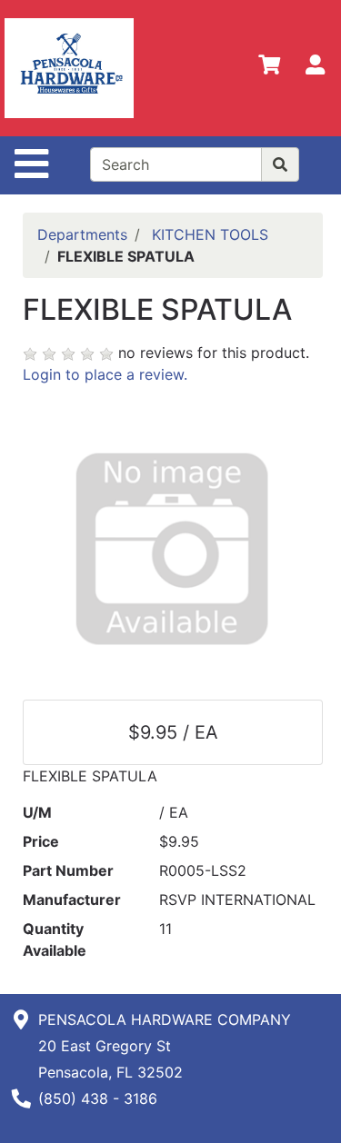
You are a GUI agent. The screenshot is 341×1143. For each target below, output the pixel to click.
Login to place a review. (105, 374)
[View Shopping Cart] (269, 68)
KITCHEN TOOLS (210, 234)
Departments (82, 234)
